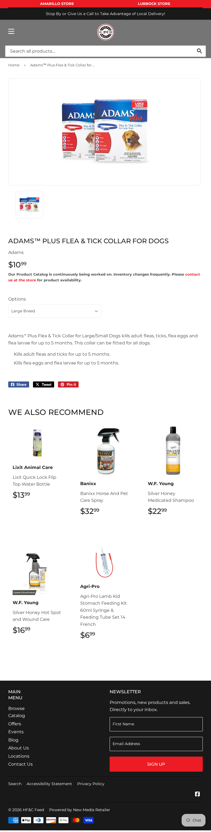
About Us (18, 748)
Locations (18, 756)
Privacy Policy (90, 784)
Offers (14, 723)
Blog (13, 740)
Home (14, 65)
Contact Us (20, 764)
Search (14, 784)
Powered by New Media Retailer (79, 810)
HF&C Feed (33, 810)
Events (16, 731)
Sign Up (156, 764)
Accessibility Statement (49, 784)
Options (17, 299)
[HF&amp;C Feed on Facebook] (197, 794)
